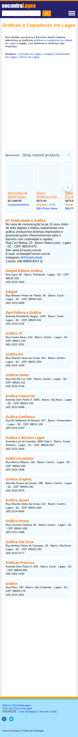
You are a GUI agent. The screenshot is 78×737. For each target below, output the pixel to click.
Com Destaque (28, 711)
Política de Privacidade (33, 731)
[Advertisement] (39, 103)
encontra (19, 5)
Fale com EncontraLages (17, 708)
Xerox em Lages (30, 56)
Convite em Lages (30, 53)
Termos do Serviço (11, 731)
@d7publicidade (31, 257)
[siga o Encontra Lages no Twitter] (11, 720)
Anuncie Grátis (48, 711)
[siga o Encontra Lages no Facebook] (4, 720)
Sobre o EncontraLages (16, 705)
